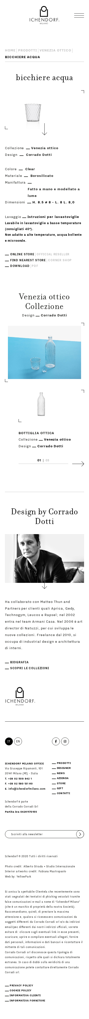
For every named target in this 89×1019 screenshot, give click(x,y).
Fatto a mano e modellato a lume (54, 192)
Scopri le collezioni (29, 668)
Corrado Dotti (39, 155)
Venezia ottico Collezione (44, 302)
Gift (60, 788)
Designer (64, 768)
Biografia (19, 662)
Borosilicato (41, 176)
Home (10, 50)
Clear (30, 169)
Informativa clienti (25, 995)
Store (61, 783)
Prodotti (27, 50)
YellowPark (24, 876)
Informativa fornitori (27, 1000)
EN (18, 741)
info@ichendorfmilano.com (26, 788)
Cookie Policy (20, 990)
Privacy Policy (21, 985)
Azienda (63, 778)
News (61, 773)
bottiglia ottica (36, 433)
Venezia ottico (55, 50)
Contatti (63, 793)
